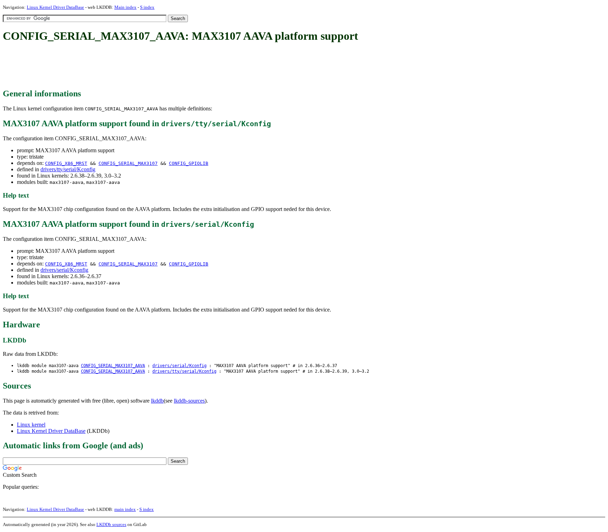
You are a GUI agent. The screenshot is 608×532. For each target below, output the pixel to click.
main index (125, 509)
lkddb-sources (189, 401)
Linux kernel (31, 425)
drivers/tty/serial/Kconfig (67, 169)
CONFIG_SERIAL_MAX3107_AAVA (113, 365)
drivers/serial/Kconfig (64, 270)
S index (147, 7)
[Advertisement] (131, 66)
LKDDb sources (111, 524)
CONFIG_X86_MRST (66, 163)
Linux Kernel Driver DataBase (55, 7)
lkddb (157, 401)
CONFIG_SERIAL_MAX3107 (128, 163)
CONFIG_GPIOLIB (188, 163)
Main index (125, 7)
